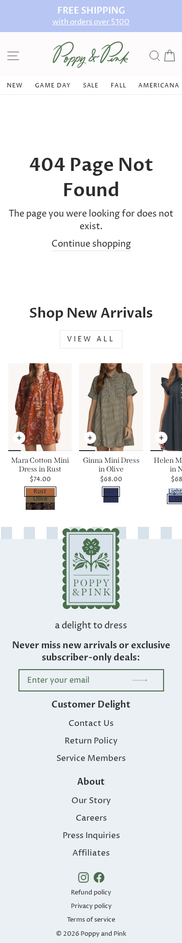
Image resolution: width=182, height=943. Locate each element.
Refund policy (91, 892)
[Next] (64, 443)
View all (91, 339)
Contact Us (91, 723)
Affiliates (91, 853)
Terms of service (91, 919)
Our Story (91, 801)
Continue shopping (91, 244)
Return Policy (91, 741)
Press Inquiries (91, 836)
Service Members (91, 758)
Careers (91, 818)
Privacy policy (91, 906)
